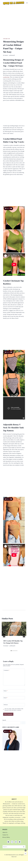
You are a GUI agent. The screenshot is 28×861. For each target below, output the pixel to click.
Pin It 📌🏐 (9, 208)
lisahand (6, 55)
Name (6, 690)
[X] (12, 842)
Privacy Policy (6, 837)
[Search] (23, 722)
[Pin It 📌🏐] (12, 750)
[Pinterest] (19, 842)
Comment (6, 670)
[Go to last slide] (4, 635)
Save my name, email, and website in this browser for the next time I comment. (14, 709)
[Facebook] (8, 842)
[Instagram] (16, 842)
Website (6, 704)
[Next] (24, 635)
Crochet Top (6, 38)
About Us (5, 832)
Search (4, 720)
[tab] (12, 650)
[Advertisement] (14, 22)
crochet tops (6, 77)
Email (6, 697)
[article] (14, 856)
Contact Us (5, 835)
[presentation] (14, 630)
